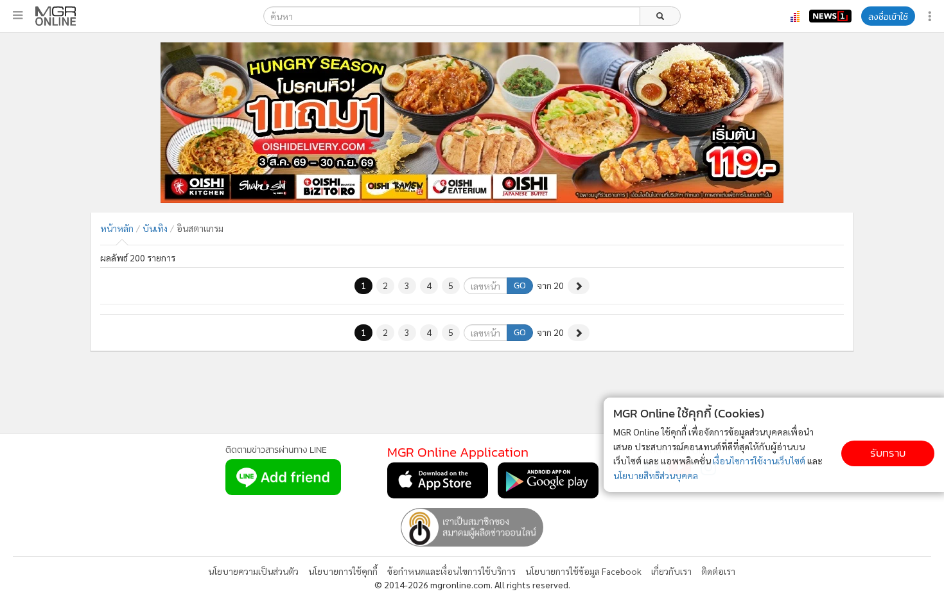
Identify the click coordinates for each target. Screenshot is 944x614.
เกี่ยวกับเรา (671, 571)
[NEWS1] (830, 16)
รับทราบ (887, 453)
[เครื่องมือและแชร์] (931, 16)
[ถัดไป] (579, 285)
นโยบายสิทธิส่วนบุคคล (655, 475)
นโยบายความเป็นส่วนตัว (253, 571)
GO (520, 285)
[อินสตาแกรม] (55, 16)
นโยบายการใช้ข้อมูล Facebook (583, 571)
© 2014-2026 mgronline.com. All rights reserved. (472, 584)
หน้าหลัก (117, 228)
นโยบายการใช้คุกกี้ (343, 571)
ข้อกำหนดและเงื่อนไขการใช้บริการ (451, 571)
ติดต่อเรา (718, 571)
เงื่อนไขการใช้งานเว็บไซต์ (759, 460)
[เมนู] (17, 15)
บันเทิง (155, 228)
